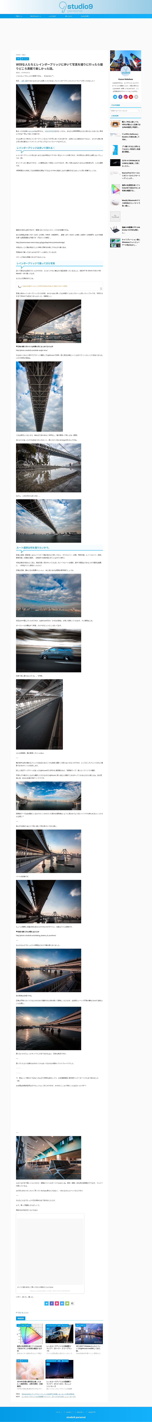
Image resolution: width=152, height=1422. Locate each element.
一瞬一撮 (24, 81)
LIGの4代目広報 (50, 131)
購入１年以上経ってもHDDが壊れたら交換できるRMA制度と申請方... (131, 124)
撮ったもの (68, 16)
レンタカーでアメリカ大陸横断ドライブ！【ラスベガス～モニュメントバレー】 (59, 1384)
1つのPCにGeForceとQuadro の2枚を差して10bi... (130, 136)
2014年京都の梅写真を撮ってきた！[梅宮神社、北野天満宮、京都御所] (30, 1384)
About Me (79, 1412)
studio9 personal (76, 1417)
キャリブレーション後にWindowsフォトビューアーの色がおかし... (131, 242)
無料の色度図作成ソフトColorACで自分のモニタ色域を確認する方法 (29, 1348)
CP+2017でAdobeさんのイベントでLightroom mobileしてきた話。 (88, 1348)
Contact (68, 1412)
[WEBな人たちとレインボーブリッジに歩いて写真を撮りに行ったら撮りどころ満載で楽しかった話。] (62, 1303)
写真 (19, 1312)
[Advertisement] (76, 33)
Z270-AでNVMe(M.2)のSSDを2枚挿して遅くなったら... (131, 163)
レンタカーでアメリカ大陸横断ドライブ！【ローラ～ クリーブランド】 (59, 1348)
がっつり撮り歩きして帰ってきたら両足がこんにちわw (35, 1287)
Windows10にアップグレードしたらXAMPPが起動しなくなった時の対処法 (48, 1394)
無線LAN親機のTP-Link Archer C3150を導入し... (131, 230)
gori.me (31, 131)
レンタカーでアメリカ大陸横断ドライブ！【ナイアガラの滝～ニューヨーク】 (49, 1397)
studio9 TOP (92, 1412)
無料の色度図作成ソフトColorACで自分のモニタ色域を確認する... (131, 188)
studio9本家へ (85, 16)
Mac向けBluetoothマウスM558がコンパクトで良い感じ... (131, 203)
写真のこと (19, 16)
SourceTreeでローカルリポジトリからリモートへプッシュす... (131, 175)
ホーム (58, 1412)
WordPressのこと (35, 16)
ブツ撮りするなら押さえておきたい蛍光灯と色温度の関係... (131, 149)
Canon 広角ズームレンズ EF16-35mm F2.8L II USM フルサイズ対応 (45, 286)
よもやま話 (52, 16)
